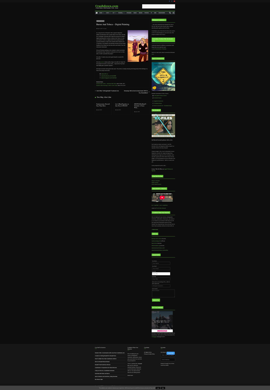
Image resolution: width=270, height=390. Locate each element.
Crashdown (161, 12)
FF (151, 12)
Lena (105, 28)
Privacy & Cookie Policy (149, 354)
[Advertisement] (158, 6)
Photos (147, 12)
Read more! (130, 375)
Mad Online (154, 243)
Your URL (154, 271)
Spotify (153, 170)
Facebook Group (158, 103)
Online (148, 352)
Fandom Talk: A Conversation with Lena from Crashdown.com (110, 352)
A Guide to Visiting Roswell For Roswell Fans (105, 355)
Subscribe (170, 353)
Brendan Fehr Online (157, 238)
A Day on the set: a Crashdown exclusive (104, 370)
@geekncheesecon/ (158, 101)
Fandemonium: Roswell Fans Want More (103, 105)
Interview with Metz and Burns (102, 373)
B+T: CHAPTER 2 (164, 205)
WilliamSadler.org (156, 245)
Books (140, 12)
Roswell (120, 12)
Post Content (155, 288)
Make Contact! (155, 182)
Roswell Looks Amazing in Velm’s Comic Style (106, 85)
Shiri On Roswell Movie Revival (102, 361)
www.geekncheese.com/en (160, 95)
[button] (103, 13)
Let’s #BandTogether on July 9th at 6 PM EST (122, 105)
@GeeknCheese (157, 98)
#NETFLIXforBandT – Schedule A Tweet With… (140, 106)
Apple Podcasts (168, 169)
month (166, 365)
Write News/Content (156, 184)
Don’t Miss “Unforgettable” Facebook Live (108, 91)
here (153, 54)
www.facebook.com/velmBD (108, 76)
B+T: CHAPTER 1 (155, 205)
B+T (114, 12)
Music (135, 12)
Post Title (154, 276)
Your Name (154, 261)
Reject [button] (163, 388)
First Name (163, 352)
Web (155, 12)
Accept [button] (158, 388)
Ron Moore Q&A (99, 379)
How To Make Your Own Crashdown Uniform (105, 358)
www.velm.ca (104, 74)
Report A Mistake (156, 180)
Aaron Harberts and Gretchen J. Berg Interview (106, 376)
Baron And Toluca (100, 21)
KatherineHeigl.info (156, 241)
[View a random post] (173, 13)
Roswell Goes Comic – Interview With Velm (106, 83)
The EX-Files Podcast (161, 208)
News (100, 12)
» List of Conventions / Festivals (159, 49)
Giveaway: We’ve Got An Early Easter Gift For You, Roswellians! (136, 92)
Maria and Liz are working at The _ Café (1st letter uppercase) (161, 282)
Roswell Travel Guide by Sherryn (102, 364)
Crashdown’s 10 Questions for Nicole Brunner (106, 367)
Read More (168, 388)
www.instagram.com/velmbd (108, 78)
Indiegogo (154, 336)
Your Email (154, 266)
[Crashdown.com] (96, 13)
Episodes (129, 12)
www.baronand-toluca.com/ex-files (160, 250)
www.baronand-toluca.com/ (158, 248)
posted (102, 62)
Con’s (107, 12)
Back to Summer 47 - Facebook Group (163, 105)
